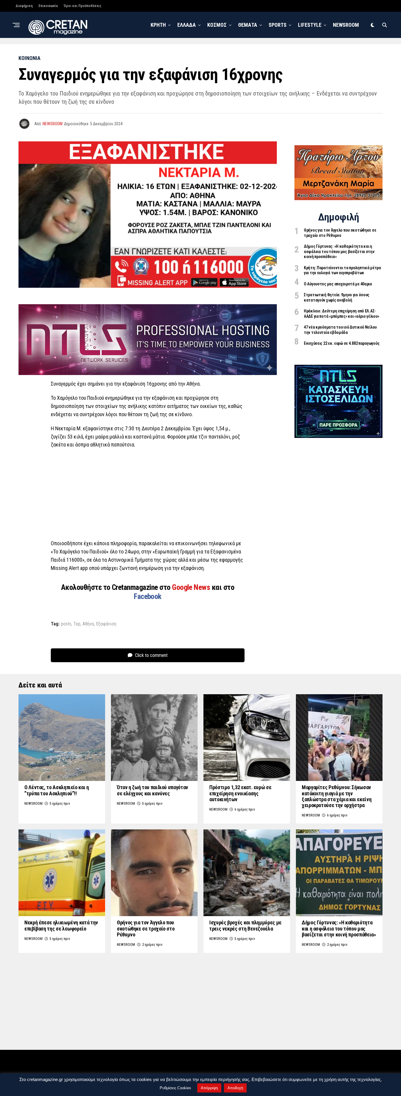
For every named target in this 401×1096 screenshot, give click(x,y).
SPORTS (278, 25)
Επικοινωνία (48, 6)
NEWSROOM (346, 25)
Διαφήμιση (24, 6)
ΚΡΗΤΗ (158, 25)
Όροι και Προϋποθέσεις (82, 6)
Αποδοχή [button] (235, 1088)
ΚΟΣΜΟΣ (217, 25)
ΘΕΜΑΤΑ (247, 25)
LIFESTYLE (309, 25)
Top (76, 624)
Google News (192, 587)
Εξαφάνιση (106, 624)
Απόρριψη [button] (209, 1088)
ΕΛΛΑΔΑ (186, 25)
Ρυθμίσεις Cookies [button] (175, 1088)
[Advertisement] (147, 496)
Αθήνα (88, 624)
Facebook (147, 596)
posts (66, 624)
